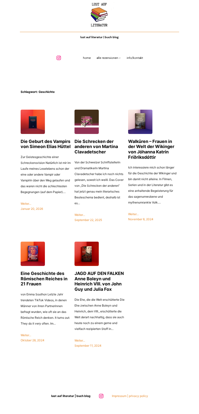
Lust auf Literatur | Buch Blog (99, 37)
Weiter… (26, 203)
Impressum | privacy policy (130, 396)
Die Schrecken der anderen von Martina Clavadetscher (96, 146)
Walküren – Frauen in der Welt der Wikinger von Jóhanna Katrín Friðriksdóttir (151, 149)
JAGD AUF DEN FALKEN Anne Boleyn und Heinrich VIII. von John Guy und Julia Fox (99, 281)
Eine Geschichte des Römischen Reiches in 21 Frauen (44, 278)
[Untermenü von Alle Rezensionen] (120, 58)
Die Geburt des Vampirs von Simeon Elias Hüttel (46, 144)
